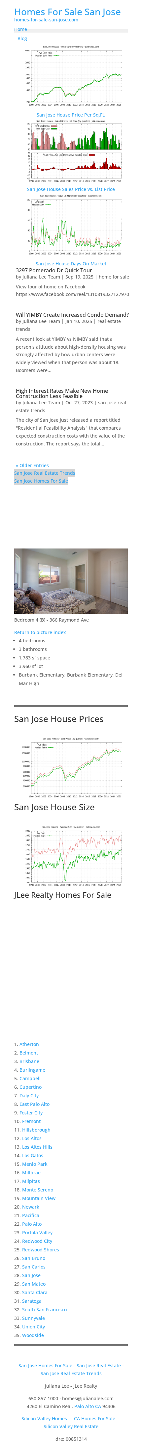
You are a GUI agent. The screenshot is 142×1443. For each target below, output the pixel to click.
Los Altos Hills (37, 1147)
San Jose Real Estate (99, 1365)
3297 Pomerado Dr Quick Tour (54, 270)
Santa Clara (35, 1292)
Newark (30, 1207)
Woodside (33, 1335)
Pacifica (30, 1215)
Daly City (29, 1095)
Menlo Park (35, 1164)
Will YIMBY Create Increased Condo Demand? (72, 314)
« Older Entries (32, 465)
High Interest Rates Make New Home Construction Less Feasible (62, 393)
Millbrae (31, 1172)
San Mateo (34, 1284)
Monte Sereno (37, 1190)
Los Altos (32, 1138)
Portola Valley (37, 1232)
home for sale (114, 277)
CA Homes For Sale (94, 1418)
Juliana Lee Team (41, 277)
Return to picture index (40, 632)
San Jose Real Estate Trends (44, 473)
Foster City (31, 1112)
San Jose (31, 1275)
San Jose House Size (54, 807)
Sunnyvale (33, 1318)
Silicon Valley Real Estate (71, 1426)
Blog (22, 38)
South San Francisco (44, 1309)
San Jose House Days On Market (71, 263)
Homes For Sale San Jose (67, 11)
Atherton (29, 1044)
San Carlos (34, 1267)
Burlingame (32, 1070)
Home (20, 29)
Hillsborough (36, 1130)
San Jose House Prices (59, 719)
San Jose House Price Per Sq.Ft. (71, 115)
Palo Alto (32, 1224)
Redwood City (37, 1241)
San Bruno (33, 1258)
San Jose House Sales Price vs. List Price (71, 189)
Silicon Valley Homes (44, 1418)
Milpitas (31, 1181)
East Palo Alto (34, 1104)
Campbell (30, 1078)
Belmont (28, 1053)
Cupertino (30, 1087)
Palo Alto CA (87, 1406)
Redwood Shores (40, 1249)
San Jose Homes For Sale (41, 481)
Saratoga (32, 1301)
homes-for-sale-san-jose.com (46, 19)
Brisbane (29, 1061)
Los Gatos (32, 1155)
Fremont (31, 1121)
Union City (33, 1326)
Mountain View (38, 1198)
